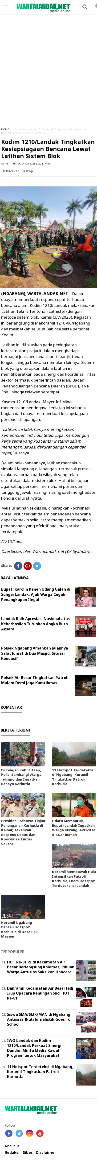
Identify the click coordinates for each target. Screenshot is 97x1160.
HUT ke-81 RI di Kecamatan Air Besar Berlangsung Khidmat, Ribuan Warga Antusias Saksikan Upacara (40, 967)
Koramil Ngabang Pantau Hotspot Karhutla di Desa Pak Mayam (19, 929)
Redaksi (12, 1152)
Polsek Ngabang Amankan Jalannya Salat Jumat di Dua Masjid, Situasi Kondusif (34, 653)
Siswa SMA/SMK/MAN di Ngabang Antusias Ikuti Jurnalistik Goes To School (38, 1019)
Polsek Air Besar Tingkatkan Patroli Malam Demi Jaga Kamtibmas (35, 680)
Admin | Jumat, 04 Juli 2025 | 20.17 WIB (25, 163)
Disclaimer (46, 1152)
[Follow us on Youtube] (40, 1133)
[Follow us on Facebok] (9, 1133)
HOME (5, 129)
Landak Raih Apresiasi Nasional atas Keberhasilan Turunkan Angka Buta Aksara (35, 624)
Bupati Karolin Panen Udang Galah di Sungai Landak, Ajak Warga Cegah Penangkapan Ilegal (35, 594)
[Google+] (28, 566)
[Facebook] (18, 566)
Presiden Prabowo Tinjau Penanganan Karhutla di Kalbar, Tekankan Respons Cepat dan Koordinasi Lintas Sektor (23, 832)
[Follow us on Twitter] (19, 1133)
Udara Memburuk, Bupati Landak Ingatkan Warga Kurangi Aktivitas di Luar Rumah (74, 827)
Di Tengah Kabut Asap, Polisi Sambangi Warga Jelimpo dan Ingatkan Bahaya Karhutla (21, 777)
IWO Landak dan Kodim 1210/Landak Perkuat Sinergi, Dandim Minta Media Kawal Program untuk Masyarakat (35, 1048)
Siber (27, 1152)
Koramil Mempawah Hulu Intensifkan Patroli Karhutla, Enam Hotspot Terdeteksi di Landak (74, 878)
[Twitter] (37, 566)
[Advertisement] (48, 73)
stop (29, 171)
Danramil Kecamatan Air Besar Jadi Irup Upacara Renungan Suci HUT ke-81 (40, 993)
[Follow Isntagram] (29, 1133)
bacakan (12, 171)
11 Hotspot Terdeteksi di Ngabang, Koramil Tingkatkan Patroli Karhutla (72, 777)
